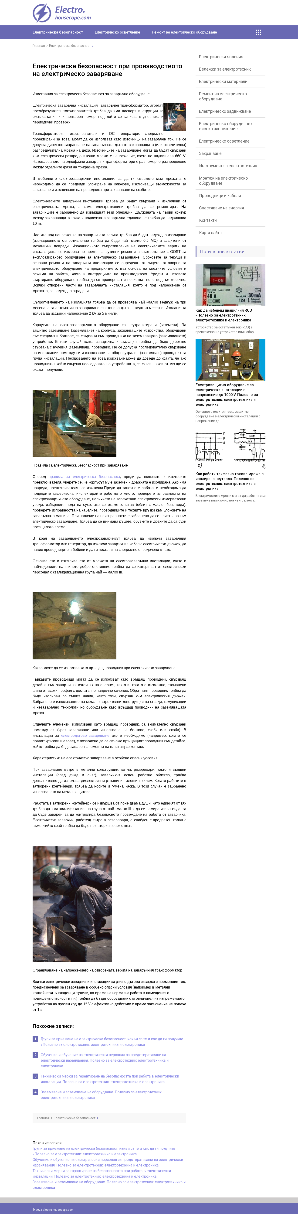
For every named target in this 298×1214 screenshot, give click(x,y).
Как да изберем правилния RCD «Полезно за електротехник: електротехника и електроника (224, 315)
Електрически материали (223, 81)
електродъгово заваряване (85, 735)
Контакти (208, 220)
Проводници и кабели (220, 195)
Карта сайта (210, 232)
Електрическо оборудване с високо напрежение (226, 126)
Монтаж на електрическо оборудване (223, 181)
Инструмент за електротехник (228, 165)
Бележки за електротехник (225, 69)
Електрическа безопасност (58, 32)
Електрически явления (221, 56)
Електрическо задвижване (225, 111)
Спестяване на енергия (221, 207)
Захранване (210, 153)
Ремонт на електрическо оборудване (184, 32)
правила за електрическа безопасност (84, 477)
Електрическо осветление (117, 32)
